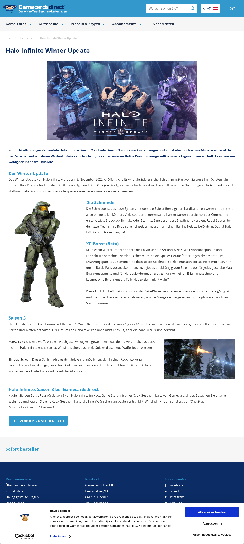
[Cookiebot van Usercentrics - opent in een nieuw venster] (24, 536)
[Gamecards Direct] (35, 8)
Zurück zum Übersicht (42, 420)
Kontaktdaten (15, 491)
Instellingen (58, 536)
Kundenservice (18, 479)
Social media (175, 479)
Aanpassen (210, 523)
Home (9, 38)
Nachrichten (163, 24)
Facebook (176, 485)
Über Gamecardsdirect (22, 485)
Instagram (176, 497)
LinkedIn (175, 491)
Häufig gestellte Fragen (22, 497)
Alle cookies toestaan (212, 512)
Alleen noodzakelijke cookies (212, 534)
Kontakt (92, 479)
